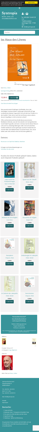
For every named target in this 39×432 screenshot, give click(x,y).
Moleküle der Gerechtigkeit (9, 217)
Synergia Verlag (5, 91)
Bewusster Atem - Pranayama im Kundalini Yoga (16, 412)
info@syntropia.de (29, 27)
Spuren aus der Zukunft (29, 179)
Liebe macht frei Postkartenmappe (9, 180)
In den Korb (13, 97)
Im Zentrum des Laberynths (9, 293)
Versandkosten (6, 424)
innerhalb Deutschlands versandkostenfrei (21, 100)
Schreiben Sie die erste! (7, 149)
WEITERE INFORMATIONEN (29, 5)
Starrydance (9, 255)
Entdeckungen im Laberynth (29, 255)
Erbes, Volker (7, 88)
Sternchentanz (29, 293)
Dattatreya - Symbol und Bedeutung (13, 418)
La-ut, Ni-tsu (10, 220)
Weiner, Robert (29, 182)
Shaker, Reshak (29, 258)
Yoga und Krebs (8, 410)
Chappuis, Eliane (9, 258)
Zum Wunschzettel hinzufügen (9, 103)
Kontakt (4, 400)
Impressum (5, 402)
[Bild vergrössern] (19, 80)
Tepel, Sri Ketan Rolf (9, 184)
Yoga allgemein (13, 350)
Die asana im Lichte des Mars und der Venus (15, 414)
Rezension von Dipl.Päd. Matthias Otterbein (13, 141)
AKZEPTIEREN (31, 2)
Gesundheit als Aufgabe (29, 217)
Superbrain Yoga (8, 416)
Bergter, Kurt (29, 220)
